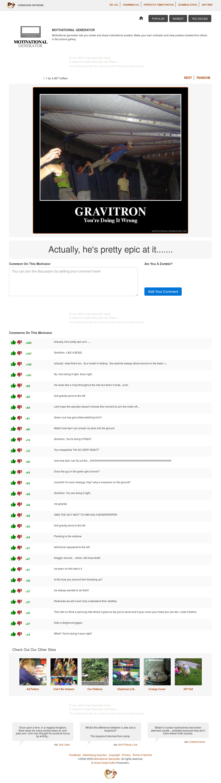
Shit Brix (207, 4)
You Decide (200, 18)
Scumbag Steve (187, 4)
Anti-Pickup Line (127, 744)
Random (203, 77)
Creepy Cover (157, 689)
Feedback (75, 755)
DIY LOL (114, 4)
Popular (158, 18)
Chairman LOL (131, 4)
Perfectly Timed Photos (159, 4)
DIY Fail (188, 689)
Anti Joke (64, 744)
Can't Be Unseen (64, 689)
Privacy (126, 755)
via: (56, 744)
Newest (178, 18)
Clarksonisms (197, 741)
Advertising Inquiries (95, 755)
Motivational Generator (106, 759)
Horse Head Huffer (105, 762)
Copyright (114, 755)
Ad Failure (33, 689)
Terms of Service (142, 755)
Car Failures (95, 689)
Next (188, 77)
